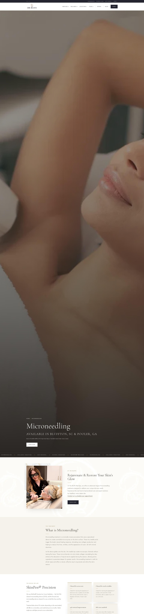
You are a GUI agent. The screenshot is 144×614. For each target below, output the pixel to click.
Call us (28, 1)
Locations (83, 6)
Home (28, 418)
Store (116, 1)
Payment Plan (99, 1)
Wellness (73, 6)
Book (114, 6)
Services (65, 6)
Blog (106, 6)
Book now (32, 444)
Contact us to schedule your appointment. (80, 496)
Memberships (91, 1)
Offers (99, 6)
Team (90, 6)
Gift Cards (108, 1)
